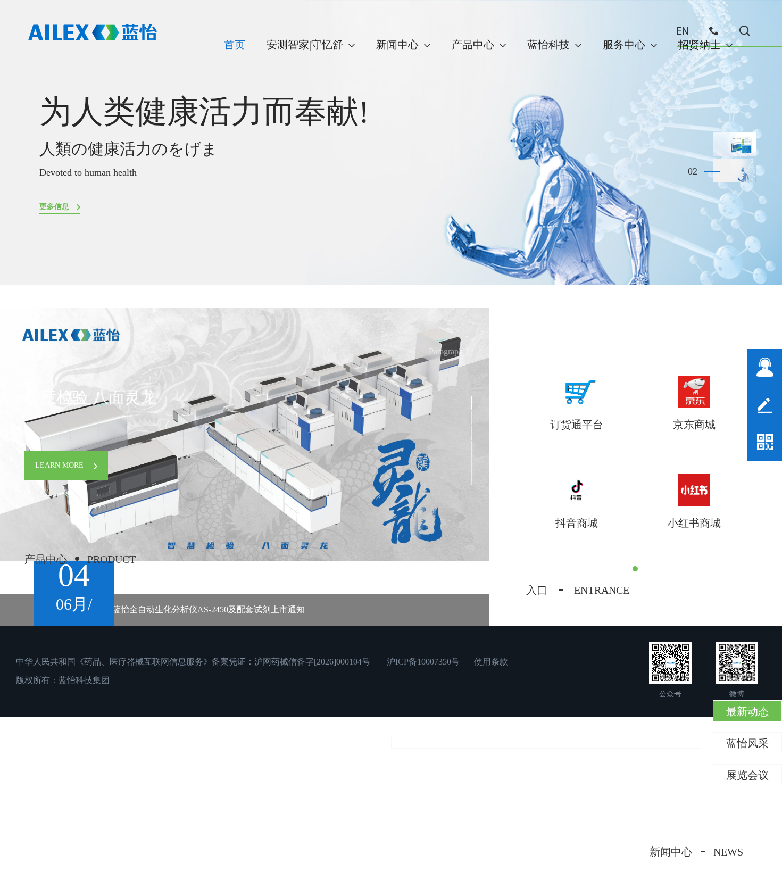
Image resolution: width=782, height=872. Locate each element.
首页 (234, 45)
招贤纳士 (699, 45)
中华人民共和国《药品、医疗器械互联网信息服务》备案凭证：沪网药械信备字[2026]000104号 (193, 661)
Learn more (60, 465)
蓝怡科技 (548, 45)
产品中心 (473, 45)
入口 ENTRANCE (577, 590)
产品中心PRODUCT (80, 559)
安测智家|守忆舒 (305, 45)
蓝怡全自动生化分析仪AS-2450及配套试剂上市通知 (208, 609)
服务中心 (624, 45)
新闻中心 (397, 45)
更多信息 (55, 207)
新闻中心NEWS (696, 852)
